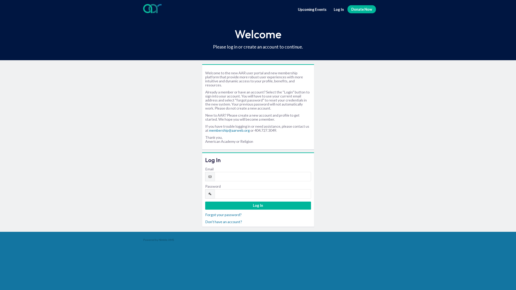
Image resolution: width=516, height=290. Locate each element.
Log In (339, 9)
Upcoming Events (312, 9)
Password (213, 186)
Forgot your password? (223, 214)
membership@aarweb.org (229, 130)
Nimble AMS (166, 239)
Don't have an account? (223, 222)
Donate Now (361, 9)
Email (209, 169)
